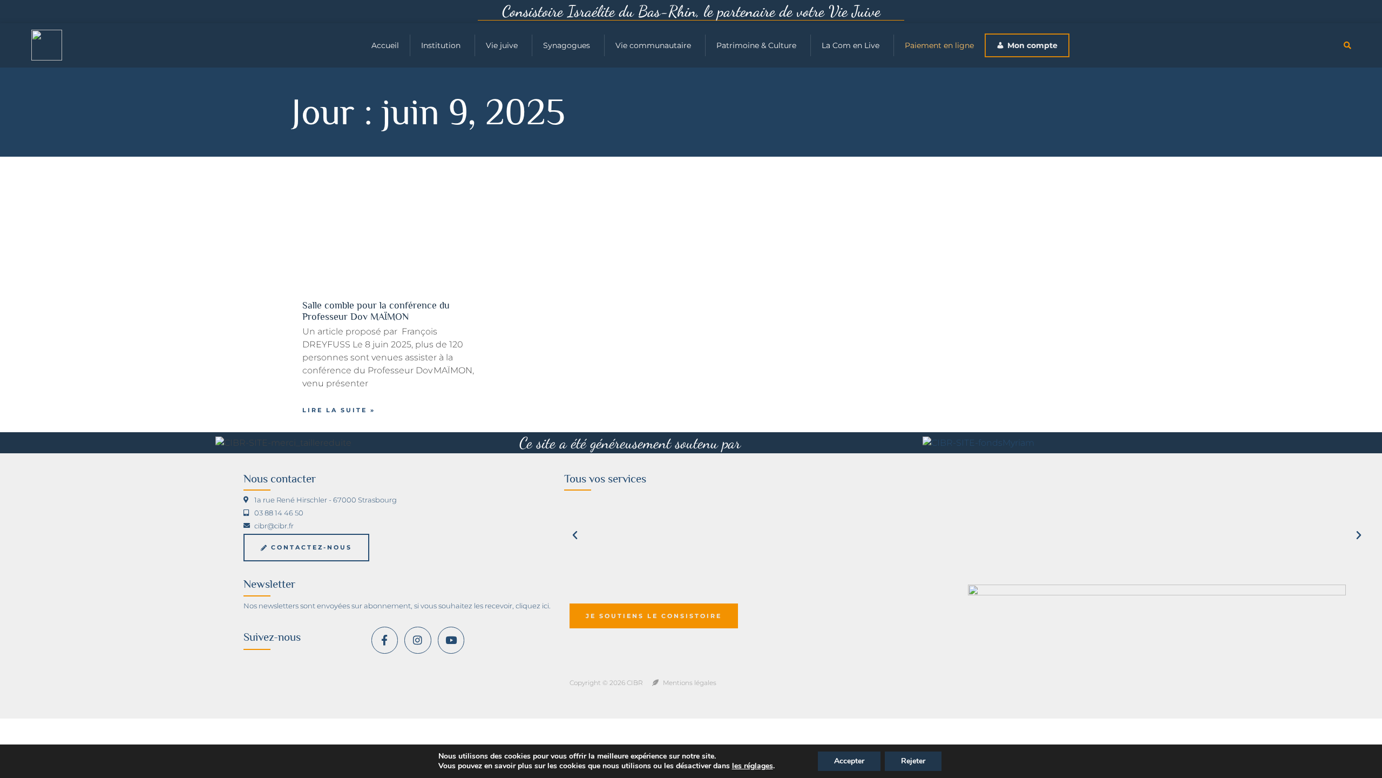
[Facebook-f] (384, 640)
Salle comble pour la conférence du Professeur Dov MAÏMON (376, 311)
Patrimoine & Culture (756, 45)
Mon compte (1032, 45)
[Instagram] (417, 640)
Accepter (849, 761)
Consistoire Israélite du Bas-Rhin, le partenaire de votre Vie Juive (691, 11)
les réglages (752, 766)
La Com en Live (850, 45)
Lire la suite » (338, 410)
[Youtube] (451, 640)
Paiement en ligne (939, 45)
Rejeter (913, 761)
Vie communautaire (653, 45)
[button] (1347, 45)
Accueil (385, 45)
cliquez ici (532, 605)
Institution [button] (440, 45)
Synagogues (566, 45)
